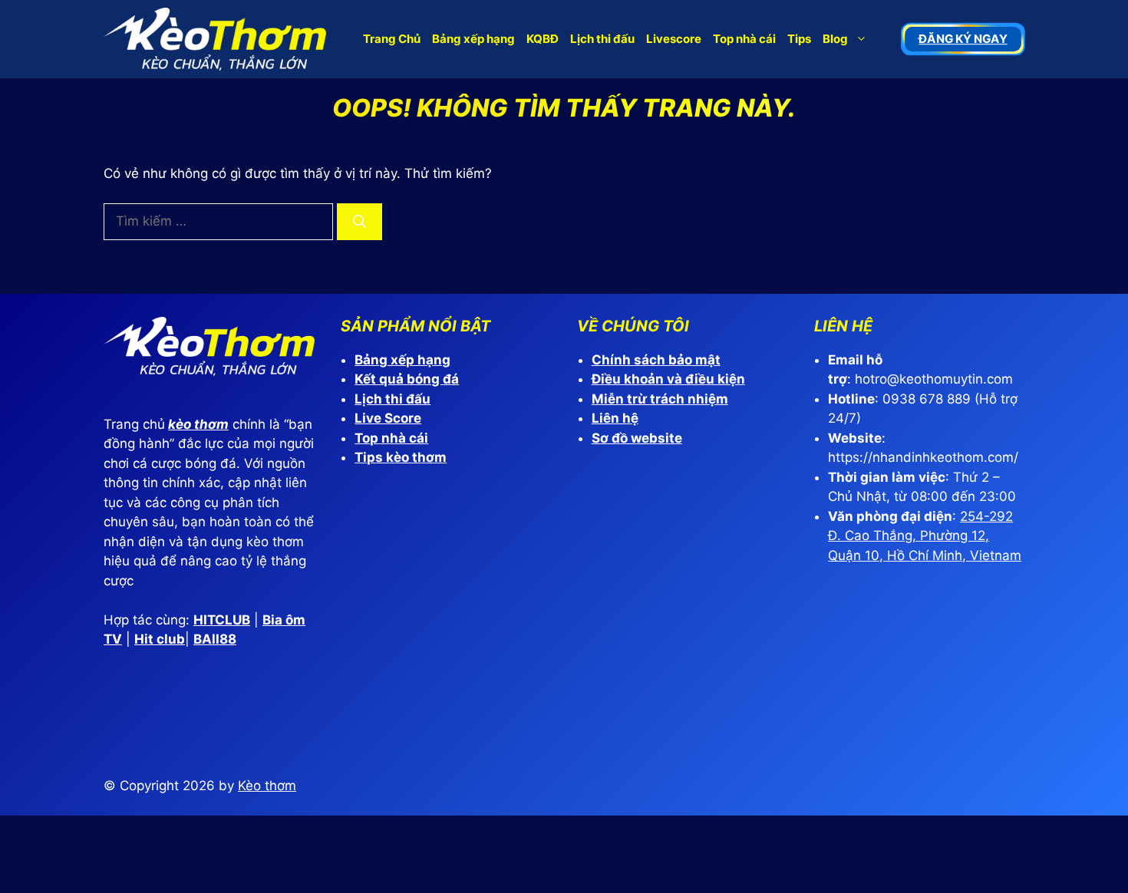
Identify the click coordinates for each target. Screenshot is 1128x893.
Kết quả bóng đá (407, 379)
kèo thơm (198, 424)
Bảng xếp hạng (473, 38)
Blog (835, 38)
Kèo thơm (267, 785)
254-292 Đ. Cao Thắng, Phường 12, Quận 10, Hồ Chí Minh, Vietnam (924, 536)
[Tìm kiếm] (359, 221)
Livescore (673, 38)
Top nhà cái (744, 38)
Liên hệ (615, 418)
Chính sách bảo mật (656, 359)
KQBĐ (542, 38)
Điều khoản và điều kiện (668, 379)
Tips (799, 38)
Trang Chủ (392, 38)
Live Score (388, 418)
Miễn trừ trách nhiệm (660, 399)
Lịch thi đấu (602, 38)
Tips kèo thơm (401, 457)
